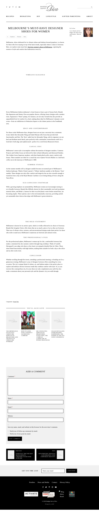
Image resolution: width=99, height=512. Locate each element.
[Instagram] (16, 7)
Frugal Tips (16, 301)
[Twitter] (9, 7)
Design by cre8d (49, 504)
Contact (54, 482)
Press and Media (43, 482)
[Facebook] (7, 7)
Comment (11, 376)
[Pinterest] (13, 7)
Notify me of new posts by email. (20, 434)
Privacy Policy (65, 482)
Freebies (32, 482)
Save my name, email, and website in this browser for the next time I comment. (33, 427)
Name (10, 398)
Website (10, 416)
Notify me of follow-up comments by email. (24, 431)
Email (10, 407)
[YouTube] (19, 7)
